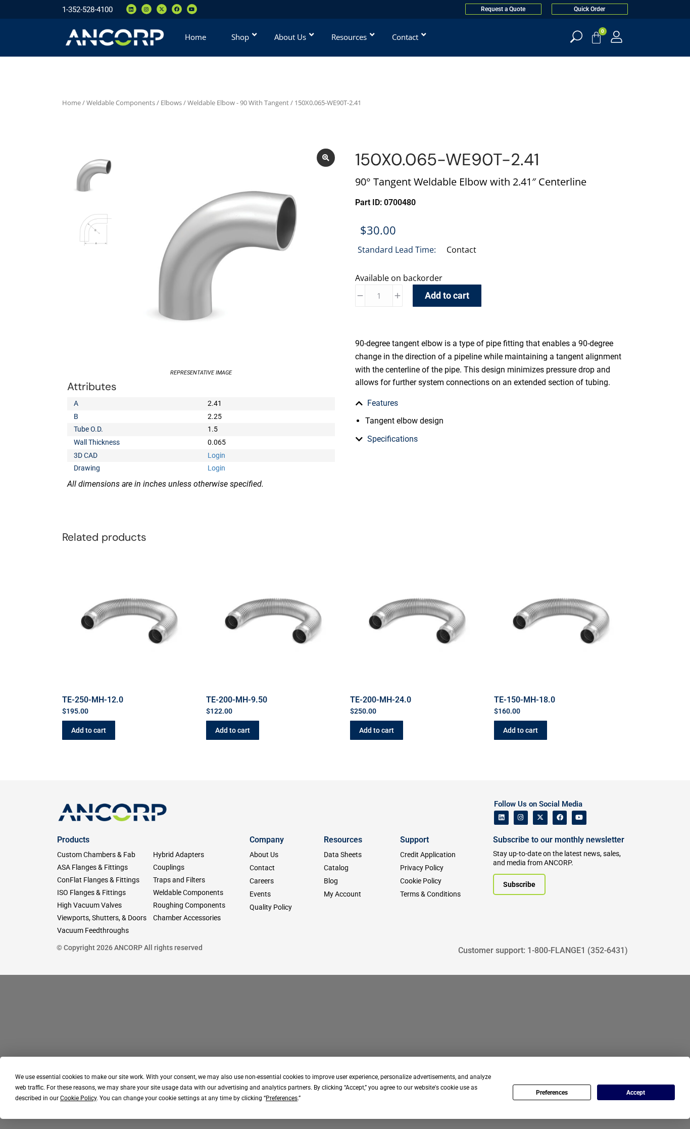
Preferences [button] (282, 1098)
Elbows (171, 102)
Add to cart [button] (88, 730)
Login (216, 455)
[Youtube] (192, 9)
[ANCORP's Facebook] (560, 818)
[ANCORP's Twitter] (540, 818)
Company (267, 839)
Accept (635, 1092)
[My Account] (616, 36)
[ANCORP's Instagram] (521, 818)
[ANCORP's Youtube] (579, 818)
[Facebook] (177, 9)
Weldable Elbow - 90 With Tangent (238, 102)
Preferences (552, 1092)
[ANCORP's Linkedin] (501, 818)
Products (73, 839)
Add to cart (447, 295)
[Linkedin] (131, 9)
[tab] (489, 403)
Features (382, 403)
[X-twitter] (162, 9)
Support (414, 839)
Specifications (392, 439)
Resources (343, 839)
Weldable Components (120, 102)
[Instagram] (146, 9)
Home (71, 102)
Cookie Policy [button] (78, 1098)
